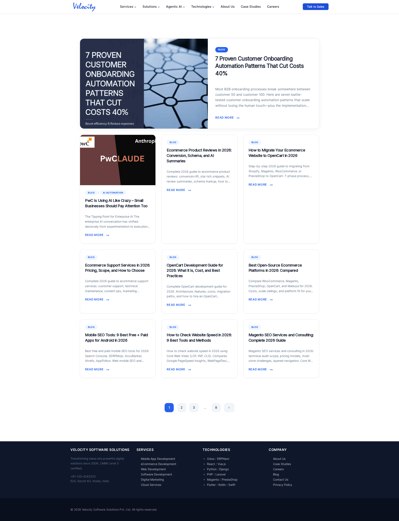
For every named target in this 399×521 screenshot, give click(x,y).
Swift (231, 484)
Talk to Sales (315, 6)
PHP (210, 474)
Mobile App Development (158, 458)
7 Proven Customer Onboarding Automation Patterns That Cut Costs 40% (259, 66)
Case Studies (251, 7)
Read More (225, 118)
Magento (213, 479)
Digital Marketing (152, 479)
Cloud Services (151, 484)
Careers (273, 7)
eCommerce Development (158, 464)
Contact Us (280, 479)
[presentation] (144, 84)
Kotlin (222, 484)
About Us (228, 7)
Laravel (220, 474)
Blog (221, 49)
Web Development (153, 469)
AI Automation (113, 192)
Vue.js (222, 464)
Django (224, 469)
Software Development (156, 474)
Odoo (210, 458)
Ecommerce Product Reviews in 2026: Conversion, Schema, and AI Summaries (199, 155)
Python (212, 469)
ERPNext (223, 458)
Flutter (211, 484)
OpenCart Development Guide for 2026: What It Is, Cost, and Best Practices (195, 270)
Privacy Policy (282, 484)
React (211, 464)
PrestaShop (230, 479)
